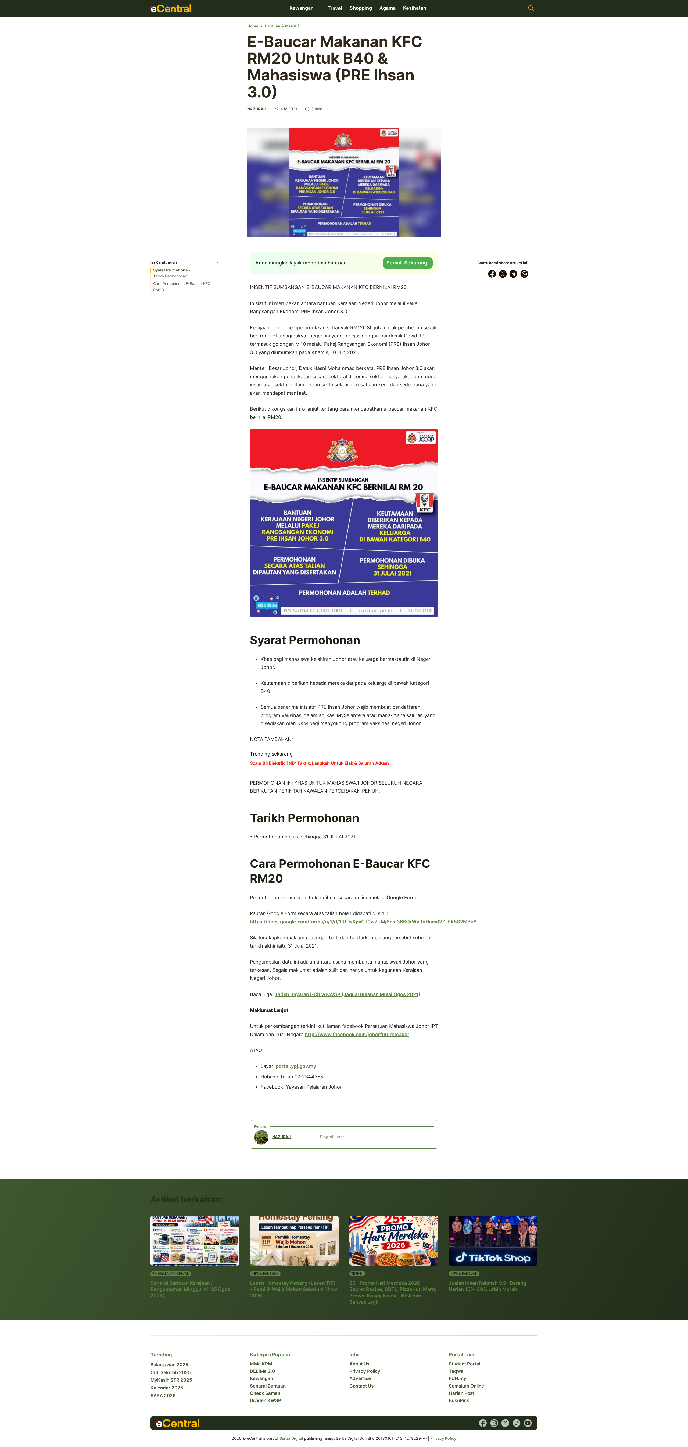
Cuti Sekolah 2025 (170, 1372)
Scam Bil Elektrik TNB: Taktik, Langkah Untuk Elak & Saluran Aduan (319, 763)
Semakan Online (466, 1386)
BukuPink (459, 1400)
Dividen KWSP (265, 1400)
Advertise (360, 1378)
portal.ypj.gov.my (296, 1066)
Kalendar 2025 (166, 1387)
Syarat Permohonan (171, 270)
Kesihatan (414, 8)
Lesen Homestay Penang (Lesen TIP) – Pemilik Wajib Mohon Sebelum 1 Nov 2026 (293, 1289)
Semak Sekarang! (407, 263)
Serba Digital (291, 1438)
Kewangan (261, 1378)
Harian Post (461, 1393)
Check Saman (265, 1393)
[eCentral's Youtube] (528, 1423)
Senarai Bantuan (268, 1386)
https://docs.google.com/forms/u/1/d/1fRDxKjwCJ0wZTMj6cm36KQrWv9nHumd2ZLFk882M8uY (363, 921)
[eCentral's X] (505, 1423)
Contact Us (361, 1386)
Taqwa (456, 1371)
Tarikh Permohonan (170, 276)
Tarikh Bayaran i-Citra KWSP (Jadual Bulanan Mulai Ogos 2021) (347, 994)
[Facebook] (492, 274)
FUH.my (457, 1378)
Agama (387, 8)
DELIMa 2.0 (262, 1371)
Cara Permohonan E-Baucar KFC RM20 (181, 286)
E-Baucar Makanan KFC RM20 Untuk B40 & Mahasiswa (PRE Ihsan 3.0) (334, 66)
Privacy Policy (364, 1371)
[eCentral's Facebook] (483, 1423)
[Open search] (531, 8)
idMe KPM (261, 1364)
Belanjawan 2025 (169, 1364)
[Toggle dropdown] (318, 8)
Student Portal (464, 1364)
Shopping (361, 8)
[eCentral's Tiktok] (516, 1423)
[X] (503, 274)
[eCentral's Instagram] (494, 1423)
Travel (335, 8)
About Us (359, 1364)
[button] (184, 264)
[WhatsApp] (524, 274)
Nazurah (256, 109)
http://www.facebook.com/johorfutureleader (357, 1034)
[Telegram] (514, 274)
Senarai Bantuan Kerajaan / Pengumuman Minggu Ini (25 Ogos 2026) (190, 1289)
